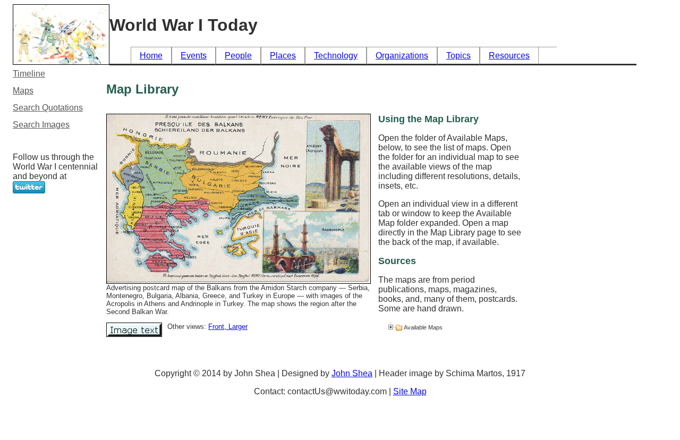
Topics (458, 55)
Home (151, 55)
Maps (23, 90)
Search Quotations (48, 107)
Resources (509, 55)
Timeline (29, 73)
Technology (336, 55)
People (238, 55)
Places (283, 55)
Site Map (410, 391)
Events (194, 55)
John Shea (352, 373)
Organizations (402, 55)
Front (216, 327)
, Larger (236, 327)
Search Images (41, 124)
